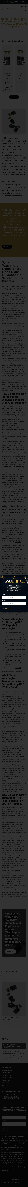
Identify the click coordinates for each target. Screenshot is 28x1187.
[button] (25, 578)
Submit (5, 608)
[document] (14, 593)
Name (4, 594)
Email (4, 600)
